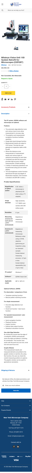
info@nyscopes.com (18, 436)
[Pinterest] (15, 99)
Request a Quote (7, 78)
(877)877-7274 (18, 428)
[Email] (5, 99)
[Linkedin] (12, 99)
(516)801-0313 (18, 432)
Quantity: (4, 82)
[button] (13, 71)
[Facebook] (2, 99)
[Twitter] (8, 99)
